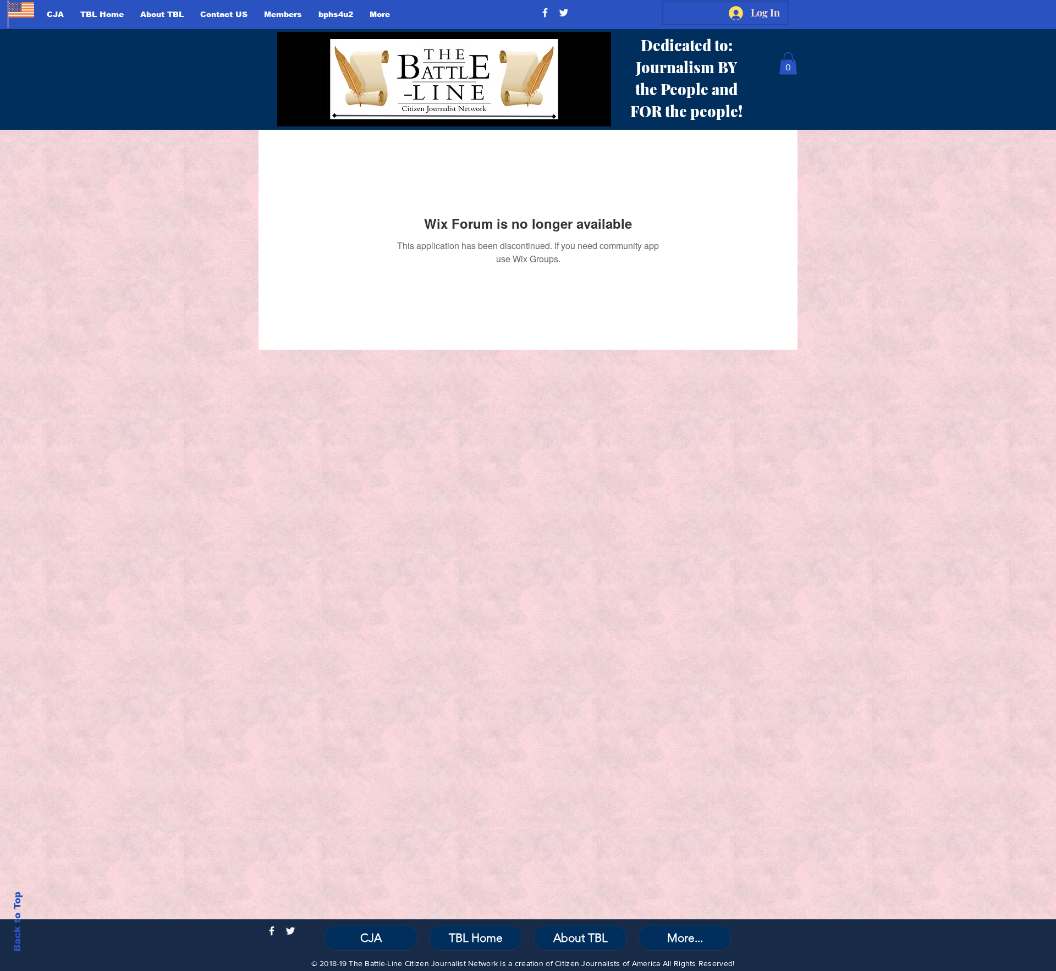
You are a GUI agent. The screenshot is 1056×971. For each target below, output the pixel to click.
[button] (788, 63)
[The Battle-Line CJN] (545, 13)
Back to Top (17, 922)
